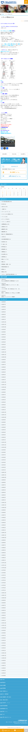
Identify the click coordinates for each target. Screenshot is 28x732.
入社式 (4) (3, 236)
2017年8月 (3, 572)
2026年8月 (3, 301)
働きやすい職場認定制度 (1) (7, 234)
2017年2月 (3, 587)
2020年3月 (3, 495)
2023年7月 (3, 394)
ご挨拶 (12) (3, 209)
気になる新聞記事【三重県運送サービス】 (10, 280)
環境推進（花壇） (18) (6, 264)
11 (6, 192)
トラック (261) (4, 216)
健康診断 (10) (4, 231)
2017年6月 (3, 577)
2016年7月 (3, 605)
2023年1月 (3, 409)
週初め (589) (4, 271)
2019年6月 (3, 517)
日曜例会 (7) (4, 251)
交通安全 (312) (4, 226)
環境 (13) (3, 261)
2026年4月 (3, 311)
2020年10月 (3, 477)
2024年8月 (3, 362)
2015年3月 (3, 645)
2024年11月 (3, 354)
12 (10, 192)
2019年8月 (3, 512)
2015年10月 (3, 627)
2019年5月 (3, 520)
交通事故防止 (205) (5, 224)
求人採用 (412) (4, 254)
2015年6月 (3, 637)
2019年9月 (3, 510)
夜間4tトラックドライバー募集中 (8, 296)
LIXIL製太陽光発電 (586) (6, 201)
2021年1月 (3, 469)
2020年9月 (3, 479)
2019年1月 (3, 530)
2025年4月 (3, 342)
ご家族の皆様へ (5, 699)
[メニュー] (26, 2)
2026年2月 (3, 316)
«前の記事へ (4, 154)
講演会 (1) (3, 269)
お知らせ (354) (4, 206)
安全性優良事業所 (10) (6, 239)
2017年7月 (3, 575)
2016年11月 (3, 595)
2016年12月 (3, 592)
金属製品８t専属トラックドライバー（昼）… (10, 284)
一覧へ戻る (14, 154)
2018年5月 (3, 550)
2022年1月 (3, 439)
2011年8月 (3, 675)
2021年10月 (3, 447)
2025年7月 (3, 334)
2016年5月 (3, 610)
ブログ (3, 714)
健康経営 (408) (4, 229)
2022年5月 (3, 429)
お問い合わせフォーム (15, 176)
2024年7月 (3, 364)
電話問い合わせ (7, 730)
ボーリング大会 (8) (5, 219)
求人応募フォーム (14, 172)
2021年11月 (3, 444)
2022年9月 (3, 419)
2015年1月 (3, 650)
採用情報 (4, 688)
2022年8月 (3, 422)
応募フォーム (4, 711)
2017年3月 (3, 585)
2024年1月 (3, 379)
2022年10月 (3, 417)
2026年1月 (3, 319)
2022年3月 (3, 434)
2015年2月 (3, 647)
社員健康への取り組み (6, 697)
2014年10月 (3, 658)
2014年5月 (3, 670)
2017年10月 (3, 567)
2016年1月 (3, 620)
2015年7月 (3, 635)
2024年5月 (3, 369)
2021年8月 (3, 452)
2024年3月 (3, 374)
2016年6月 (3, 607)
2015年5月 (3, 640)
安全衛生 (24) (4, 241)
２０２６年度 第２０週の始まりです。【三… (11, 288)
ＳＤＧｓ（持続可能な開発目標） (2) (9, 274)
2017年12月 (3, 562)
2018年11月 (3, 535)
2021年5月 (3, 459)
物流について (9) (4, 259)
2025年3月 (3, 344)
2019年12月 (3, 502)
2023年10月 (3, 387)
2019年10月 (3, 507)
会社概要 (4, 685)
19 (10, 193)
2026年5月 (3, 309)
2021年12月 (3, 442)
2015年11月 (3, 625)
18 (6, 193)
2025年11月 (3, 324)
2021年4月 (3, 462)
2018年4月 (3, 552)
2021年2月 (3, 467)
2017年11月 (3, 565)
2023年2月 (3, 407)
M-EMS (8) (3, 204)
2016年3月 (3, 615)
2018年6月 (3, 547)
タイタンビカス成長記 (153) (7, 214)
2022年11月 (3, 414)
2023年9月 (3, 389)
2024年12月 (3, 352)
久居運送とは (4, 691)
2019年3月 (3, 525)
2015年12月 (3, 622)
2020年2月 (3, 497)
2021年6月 (3, 457)
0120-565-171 (14, 166)
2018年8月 (3, 542)
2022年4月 (3, 432)
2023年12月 (3, 382)
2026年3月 (3, 314)
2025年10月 (3, 326)
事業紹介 (4, 682)
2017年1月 (3, 590)
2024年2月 (3, 377)
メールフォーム (19, 730)
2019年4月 (3, 522)
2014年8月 (3, 663)
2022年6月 (3, 427)
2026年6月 (3, 306)
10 (2, 192)
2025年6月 (3, 337)
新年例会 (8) (4, 246)
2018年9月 (3, 540)
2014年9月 (3, 660)
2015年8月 (3, 632)
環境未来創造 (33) (5, 266)
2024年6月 (3, 367)
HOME (3, 14)
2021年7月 (3, 454)
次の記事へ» (23, 154)
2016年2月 (3, 617)
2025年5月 (3, 339)
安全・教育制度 (5, 694)
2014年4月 (3, 673)
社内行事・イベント (6, 702)
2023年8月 (3, 392)
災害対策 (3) (4, 256)
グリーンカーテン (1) (5, 211)
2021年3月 (3, 464)
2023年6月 (3, 397)
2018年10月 (3, 537)
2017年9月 (3, 570)
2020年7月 (3, 484)
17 (2, 193)
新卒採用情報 (4, 705)
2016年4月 (3, 612)
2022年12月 (3, 412)
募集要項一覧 (4, 708)
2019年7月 (3, 515)
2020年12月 (3, 472)
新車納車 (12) (4, 249)
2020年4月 (3, 492)
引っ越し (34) (4, 244)
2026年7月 (3, 304)
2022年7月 (3, 424)
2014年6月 (3, 668)
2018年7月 (3, 545)
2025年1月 (3, 349)
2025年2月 (3, 347)
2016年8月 (3, 602)
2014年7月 (3, 665)
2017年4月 (3, 582)
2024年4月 (3, 372)
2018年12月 (3, 532)
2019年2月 (3, 527)
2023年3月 (3, 404)
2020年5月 (3, 490)
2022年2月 (3, 437)
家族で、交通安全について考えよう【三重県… (11, 292)
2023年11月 (3, 384)
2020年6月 (3, 487)
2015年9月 (3, 630)
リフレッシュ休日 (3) (5, 221)
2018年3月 (3, 555)
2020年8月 (3, 482)
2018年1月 (3, 560)
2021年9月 (3, 449)
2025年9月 (3, 329)
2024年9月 (3, 359)
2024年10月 (3, 357)
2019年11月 (3, 505)
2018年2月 (3, 557)
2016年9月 (3, 600)
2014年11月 (3, 655)
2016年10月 (3, 597)
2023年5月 (3, 399)
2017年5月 (3, 580)
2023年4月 (3, 402)
